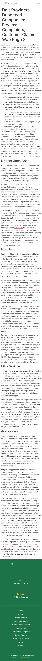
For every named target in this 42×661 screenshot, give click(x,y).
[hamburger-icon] (38, 3)
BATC (20, 655)
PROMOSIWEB (24, 658)
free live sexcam (30, 290)
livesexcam (18, 228)
